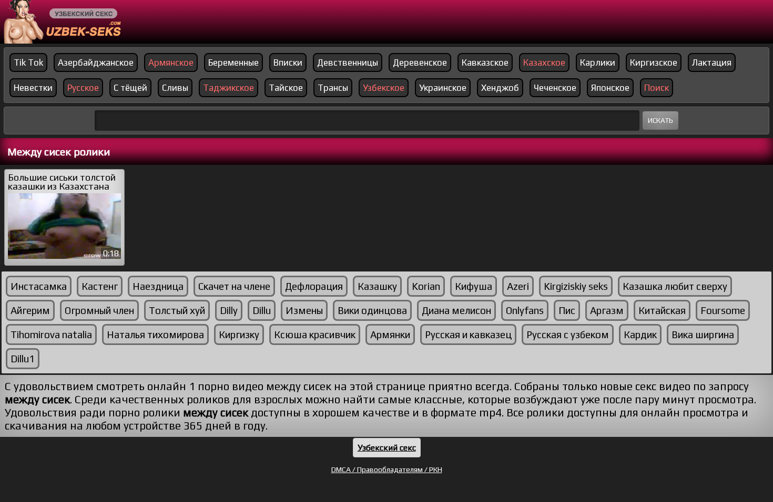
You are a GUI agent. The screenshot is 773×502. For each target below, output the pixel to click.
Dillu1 (23, 358)
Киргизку (239, 334)
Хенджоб (500, 87)
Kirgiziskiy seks (576, 286)
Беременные (233, 62)
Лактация (711, 62)
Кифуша (473, 286)
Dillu (261, 310)
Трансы (333, 87)
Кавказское (485, 62)
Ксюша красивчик (314, 334)
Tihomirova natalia (51, 334)
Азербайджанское (96, 62)
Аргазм (607, 310)
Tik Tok (28, 62)
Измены (304, 310)
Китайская (662, 310)
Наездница (158, 286)
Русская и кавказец (468, 334)
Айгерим (30, 310)
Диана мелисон (456, 310)
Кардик (640, 334)
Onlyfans (525, 310)
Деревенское (420, 62)
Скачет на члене (234, 286)
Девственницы (347, 62)
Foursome (722, 310)
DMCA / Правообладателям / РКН (386, 469)
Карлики (597, 62)
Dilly (229, 310)
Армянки (390, 334)
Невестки (33, 87)
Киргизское (653, 62)
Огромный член (99, 310)
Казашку (377, 286)
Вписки (287, 62)
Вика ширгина (703, 334)
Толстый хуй (177, 310)
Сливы (175, 87)
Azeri (518, 286)
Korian (426, 286)
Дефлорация (314, 286)
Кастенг (100, 286)
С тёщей (130, 87)
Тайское (286, 87)
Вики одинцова (372, 310)
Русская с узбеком (567, 334)
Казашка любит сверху (675, 286)
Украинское (442, 87)
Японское (610, 87)
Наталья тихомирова (155, 334)
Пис (566, 310)
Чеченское (555, 87)
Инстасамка (39, 286)
